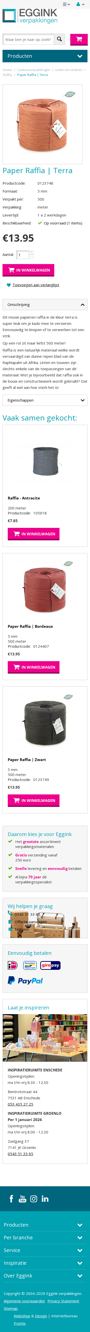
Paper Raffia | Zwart (27, 759)
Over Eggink (18, 1275)
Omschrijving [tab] (19, 304)
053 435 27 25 (20, 1104)
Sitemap (11, 1308)
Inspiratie (15, 1263)
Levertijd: (10, 214)
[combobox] (33, 39)
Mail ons (22, 929)
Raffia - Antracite (24, 497)
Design (41, 1315)
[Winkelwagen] (79, 40)
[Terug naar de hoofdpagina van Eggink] (29, 16)
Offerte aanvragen (31, 921)
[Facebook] (11, 1198)
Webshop (22, 1315)
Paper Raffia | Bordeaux (30, 626)
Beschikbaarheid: (16, 222)
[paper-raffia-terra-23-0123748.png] (43, 124)
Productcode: (14, 183)
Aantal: (8, 254)
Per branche (18, 1237)
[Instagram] (34, 1198)
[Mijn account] (80, 4)
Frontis (20, 1323)
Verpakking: (12, 207)
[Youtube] (22, 1198)
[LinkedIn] (45, 1198)
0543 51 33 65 (27, 914)
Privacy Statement (63, 1300)
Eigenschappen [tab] (21, 400)
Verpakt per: (13, 199)
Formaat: (10, 191)
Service (12, 1250)
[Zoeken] (59, 39)
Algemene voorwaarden (24, 1300)
